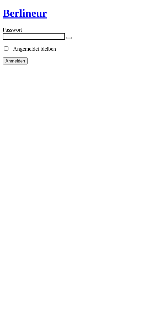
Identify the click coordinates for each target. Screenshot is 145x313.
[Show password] (69, 38)
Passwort (12, 30)
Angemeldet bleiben (32, 49)
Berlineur (25, 13)
